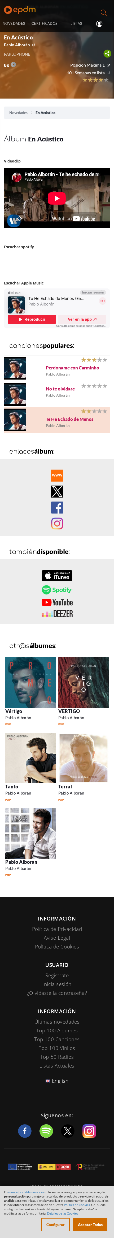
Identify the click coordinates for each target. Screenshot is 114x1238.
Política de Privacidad (57, 929)
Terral (65, 786)
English (60, 1080)
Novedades (18, 112)
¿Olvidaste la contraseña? (57, 992)
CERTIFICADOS (45, 23)
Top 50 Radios (57, 1056)
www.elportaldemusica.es (26, 1192)
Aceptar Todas (90, 1224)
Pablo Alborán (17, 44)
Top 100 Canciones (57, 1039)
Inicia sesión (101, 24)
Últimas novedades (57, 1021)
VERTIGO (69, 711)
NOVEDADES (14, 23)
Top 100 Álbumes (57, 1030)
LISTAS (76, 23)
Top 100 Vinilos (57, 1048)
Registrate (57, 975)
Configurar (55, 1224)
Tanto (11, 786)
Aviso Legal (57, 937)
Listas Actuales (57, 1065)
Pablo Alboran (21, 862)
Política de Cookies (57, 946)
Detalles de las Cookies (62, 1213)
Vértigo (13, 711)
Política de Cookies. (77, 1205)
